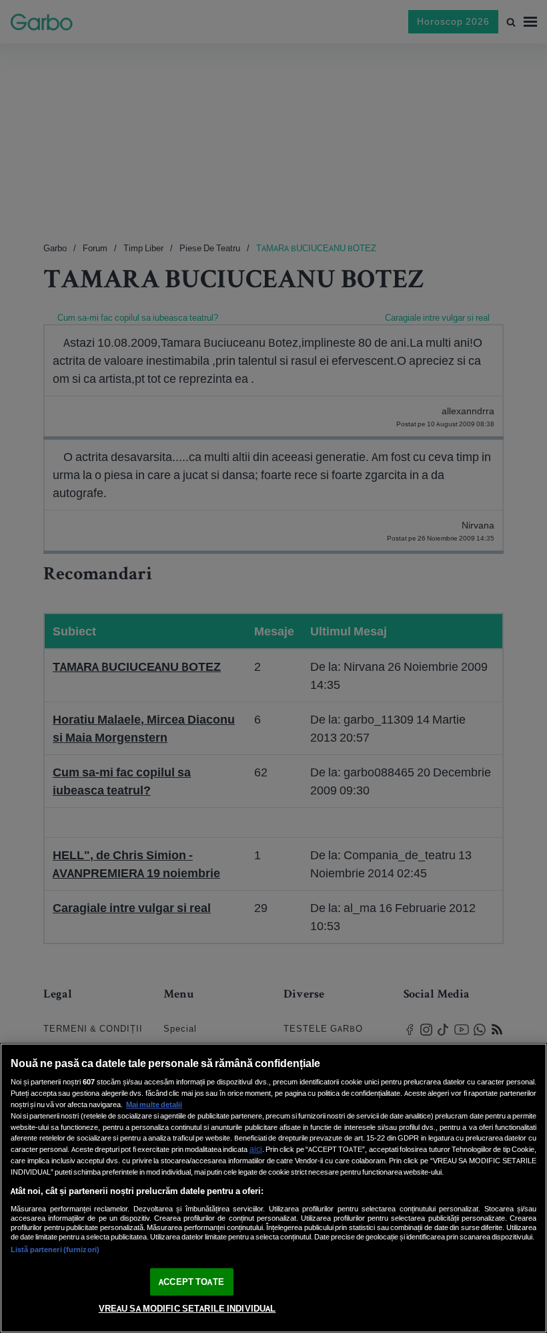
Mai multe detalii (154, 1104)
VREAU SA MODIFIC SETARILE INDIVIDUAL (187, 1308)
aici (255, 1149)
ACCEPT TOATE (191, 1282)
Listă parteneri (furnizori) (55, 1249)
